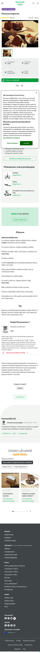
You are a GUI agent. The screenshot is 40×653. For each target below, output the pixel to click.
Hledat (6, 594)
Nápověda (17, 649)
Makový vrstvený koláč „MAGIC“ (28, 495)
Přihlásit (7, 549)
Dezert (20, 388)
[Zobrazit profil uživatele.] (3, 422)
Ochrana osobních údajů (15, 645)
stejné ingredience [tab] (21, 467)
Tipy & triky (8, 580)
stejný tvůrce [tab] (7, 467)
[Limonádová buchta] (10, 480)
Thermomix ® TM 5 (10, 575)
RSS (6, 606)
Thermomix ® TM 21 (11, 569)
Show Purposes (12, 143)
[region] (20, 119)
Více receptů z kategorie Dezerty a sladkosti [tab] (17, 462)
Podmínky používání (29, 640)
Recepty (7, 531)
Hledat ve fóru (9, 601)
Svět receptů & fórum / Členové (14, 566)
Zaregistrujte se (9, 552)
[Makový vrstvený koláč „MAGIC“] (30, 480)
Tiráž (24, 649)
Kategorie (7, 537)
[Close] (36, 93)
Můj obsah (18, 545)
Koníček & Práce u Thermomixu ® (15, 586)
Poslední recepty (10, 540)
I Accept (26, 143)
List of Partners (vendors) (11, 138)
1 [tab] (13, 511)
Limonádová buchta (8, 495)
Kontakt (18, 640)
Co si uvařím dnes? (10, 583)
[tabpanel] (20, 493)
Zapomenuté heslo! (10, 554)
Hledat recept (8, 534)
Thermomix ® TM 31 (11, 572)
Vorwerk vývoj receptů (15, 423)
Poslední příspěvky (10, 557)
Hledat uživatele (9, 604)
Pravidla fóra (8, 589)
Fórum (6, 562)
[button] (2, 3)
